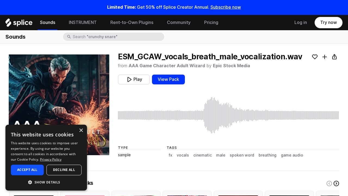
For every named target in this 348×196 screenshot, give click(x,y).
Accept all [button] (27, 169)
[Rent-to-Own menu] (157, 22)
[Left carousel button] (329, 183)
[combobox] (118, 37)
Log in (300, 22)
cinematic (202, 155)
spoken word (242, 155)
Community (179, 22)
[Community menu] (195, 22)
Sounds (47, 22)
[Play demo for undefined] (59, 105)
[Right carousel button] (336, 183)
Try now (328, 22)
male (220, 155)
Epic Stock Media (231, 65)
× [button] (81, 130)
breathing (267, 155)
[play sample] (228, 115)
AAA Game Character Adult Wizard (167, 65)
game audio (292, 155)
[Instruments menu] (101, 22)
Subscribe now (225, 7)
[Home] (18, 24)
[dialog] (46, 158)
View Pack (168, 79)
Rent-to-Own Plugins (131, 22)
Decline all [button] (64, 169)
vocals (183, 155)
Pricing (211, 22)
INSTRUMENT (83, 22)
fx (170, 155)
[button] (46, 182)
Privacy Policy (50, 159)
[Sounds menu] (59, 22)
